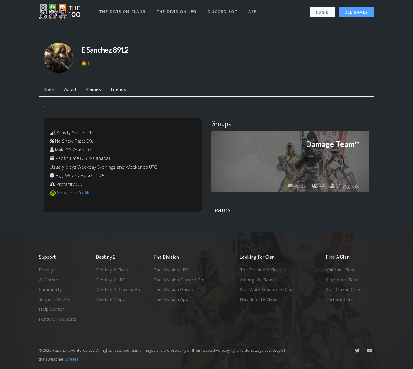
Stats (49, 89)
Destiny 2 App (110, 299)
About (70, 89)
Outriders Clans (342, 280)
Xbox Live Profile (74, 192)
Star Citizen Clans (344, 289)
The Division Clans (122, 11)
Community (50, 289)
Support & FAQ (54, 299)
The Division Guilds (173, 289)
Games (93, 89)
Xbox (300, 186)
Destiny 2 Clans (112, 270)
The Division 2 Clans (260, 270)
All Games (356, 12)
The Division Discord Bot (179, 280)
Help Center (51, 309)
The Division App (171, 299)
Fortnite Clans (340, 299)
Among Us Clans (256, 280)
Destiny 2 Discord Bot (119, 289)
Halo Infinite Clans (258, 299)
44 (321, 186)
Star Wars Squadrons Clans (268, 289)
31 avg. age (347, 186)
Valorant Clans (340, 270)
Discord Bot (222, 11)
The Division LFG (176, 11)
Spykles (71, 359)
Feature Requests (57, 319)
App (252, 11)
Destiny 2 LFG (110, 280)
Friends (118, 89)
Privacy (46, 270)
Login (322, 12)
